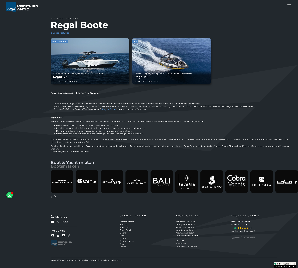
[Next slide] (55, 197)
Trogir (122, 244)
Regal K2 (141, 77)
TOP (135, 41)
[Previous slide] (51, 197)
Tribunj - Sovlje (84, 74)
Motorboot (99, 74)
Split (122, 236)
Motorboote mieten (185, 230)
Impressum (181, 243)
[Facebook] (53, 235)
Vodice (176, 74)
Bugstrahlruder (59, 41)
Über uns (180, 241)
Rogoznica (125, 227)
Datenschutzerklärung (186, 246)
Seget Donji (125, 230)
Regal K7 (60, 77)
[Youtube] (63, 235)
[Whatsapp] (69, 235)
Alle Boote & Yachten (185, 222)
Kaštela (123, 224)
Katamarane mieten (185, 233)
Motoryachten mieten (186, 224)
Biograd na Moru (127, 222)
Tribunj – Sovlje (127, 241)
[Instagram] (58, 235)
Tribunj (73, 74)
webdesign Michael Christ (111, 260)
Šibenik (123, 233)
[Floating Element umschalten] (9, 195)
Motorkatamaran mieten (187, 236)
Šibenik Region (62, 74)
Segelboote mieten (185, 227)
